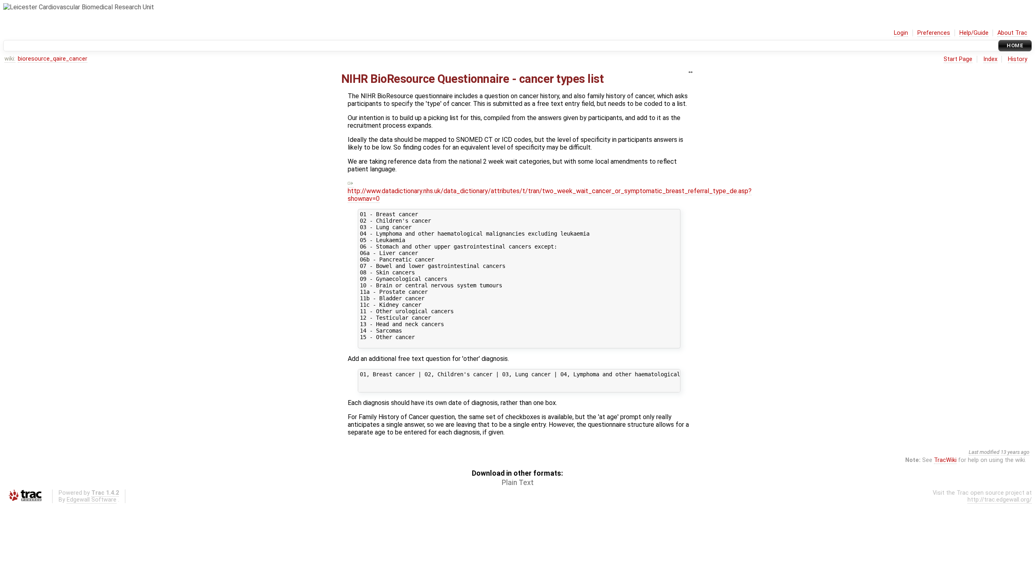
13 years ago (1015, 452)
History (1017, 59)
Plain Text (518, 483)
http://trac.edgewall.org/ (999, 499)
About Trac (1012, 33)
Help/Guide (974, 33)
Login (901, 33)
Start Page (958, 59)
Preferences (933, 33)
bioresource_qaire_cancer (52, 58)
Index (990, 59)
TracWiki (945, 460)
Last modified (984, 452)
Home (1015, 45)
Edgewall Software (91, 499)
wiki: (9, 58)
